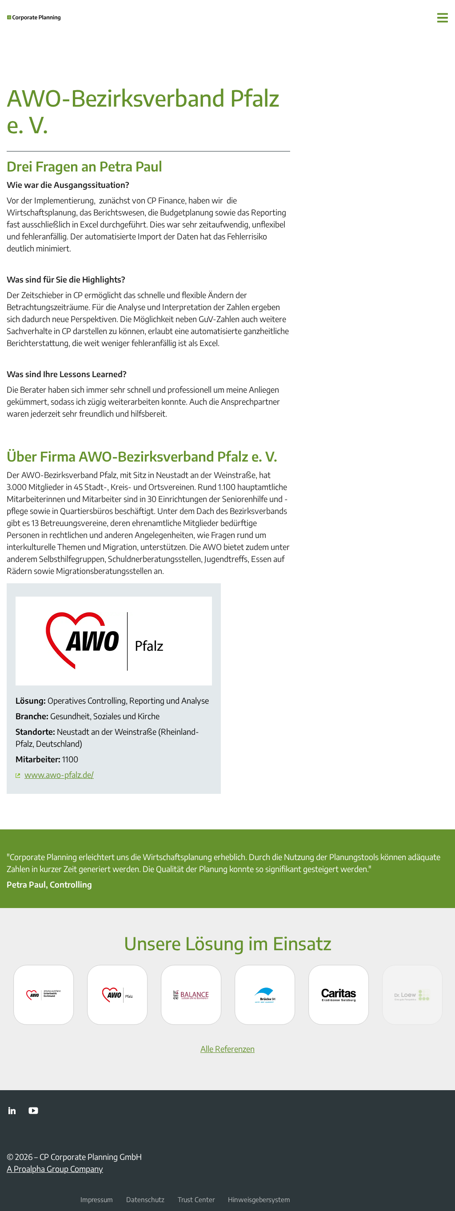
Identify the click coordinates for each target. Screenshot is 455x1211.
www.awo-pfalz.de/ (59, 774)
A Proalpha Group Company (55, 1168)
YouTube (33, 1110)
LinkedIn (12, 1110)
